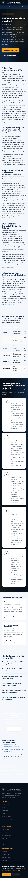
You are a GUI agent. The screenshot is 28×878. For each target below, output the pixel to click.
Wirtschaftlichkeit (20, 774)
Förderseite (18, 583)
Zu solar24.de (9, 640)
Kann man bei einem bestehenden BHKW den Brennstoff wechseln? (14, 691)
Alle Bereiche (5, 829)
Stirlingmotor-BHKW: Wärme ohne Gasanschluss (13, 750)
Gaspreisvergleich (17, 463)
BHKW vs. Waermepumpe (8, 778)
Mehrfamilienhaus (7, 835)
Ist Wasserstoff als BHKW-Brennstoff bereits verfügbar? (12, 677)
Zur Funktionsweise (14, 729)
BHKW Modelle (17, 770)
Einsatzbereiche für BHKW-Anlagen (13, 754)
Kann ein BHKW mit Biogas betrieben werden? (13, 670)
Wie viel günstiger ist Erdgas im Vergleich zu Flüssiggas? (11, 684)
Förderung (4, 851)
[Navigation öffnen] (24, 2)
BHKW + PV (5, 838)
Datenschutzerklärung (14, 870)
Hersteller (4, 841)
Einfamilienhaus (6, 832)
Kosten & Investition (6, 774)
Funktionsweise (12, 6)
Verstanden (7, 874)
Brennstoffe (5, 810)
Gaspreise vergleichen (12, 616)
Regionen (4, 844)
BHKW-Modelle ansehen (10, 55)
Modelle (4, 807)
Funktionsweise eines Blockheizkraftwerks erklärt (11, 745)
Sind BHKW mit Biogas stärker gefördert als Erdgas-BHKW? (14, 698)
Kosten (3, 813)
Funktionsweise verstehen (11, 50)
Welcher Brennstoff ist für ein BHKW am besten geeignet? (13, 663)
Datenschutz (5, 863)
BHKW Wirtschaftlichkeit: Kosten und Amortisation (14, 757)
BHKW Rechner (6, 822)
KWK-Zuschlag (5, 854)
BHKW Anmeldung (7, 857)
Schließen (16, 874)
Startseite (6, 6)
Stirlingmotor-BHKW (8, 304)
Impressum (5, 860)
